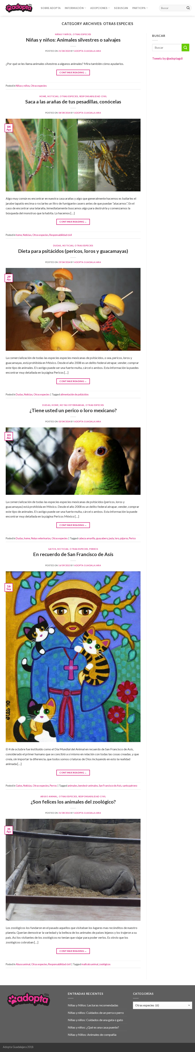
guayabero (102, 538)
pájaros (124, 538)
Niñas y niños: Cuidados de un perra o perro (96, 1012)
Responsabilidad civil (93, 96)
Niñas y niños (63, 34)
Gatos (52, 549)
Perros (93, 549)
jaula (111, 538)
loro (117, 538)
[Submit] (188, 8)
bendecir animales (88, 785)
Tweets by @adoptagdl (167, 58)
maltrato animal (90, 964)
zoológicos (104, 964)
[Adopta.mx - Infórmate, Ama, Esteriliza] (19, 7)
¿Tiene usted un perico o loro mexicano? (73, 410)
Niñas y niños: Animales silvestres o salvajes (73, 40)
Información (74, 8)
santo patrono (129, 785)
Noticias (52, 96)
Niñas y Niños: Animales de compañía (92, 1034)
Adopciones (98, 8)
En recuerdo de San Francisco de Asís (73, 554)
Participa (138, 8)
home (42, 96)
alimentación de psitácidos (74, 394)
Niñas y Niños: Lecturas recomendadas (93, 1005)
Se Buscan (121, 8)
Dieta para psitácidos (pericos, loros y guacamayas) (73, 251)
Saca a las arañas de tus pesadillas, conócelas (73, 101)
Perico (132, 538)
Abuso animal (49, 796)
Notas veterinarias (72, 405)
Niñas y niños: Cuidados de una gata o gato (95, 1020)
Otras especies (82, 34)
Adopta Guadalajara (87, 51)
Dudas (57, 245)
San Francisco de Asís (110, 785)
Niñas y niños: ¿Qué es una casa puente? (93, 1027)
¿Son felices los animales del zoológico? (73, 802)
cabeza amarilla (86, 538)
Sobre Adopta (51, 8)
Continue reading (73, 72)
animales (72, 785)
